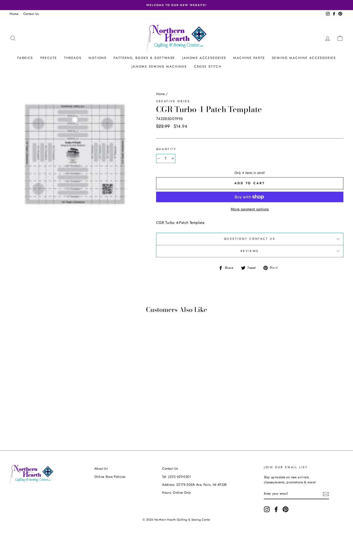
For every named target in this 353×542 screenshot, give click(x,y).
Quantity (166, 149)
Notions (97, 58)
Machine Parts (249, 58)
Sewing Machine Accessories (304, 58)
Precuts (48, 58)
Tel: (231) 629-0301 (176, 476)
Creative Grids (173, 101)
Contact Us (31, 13)
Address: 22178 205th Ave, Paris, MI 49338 (194, 484)
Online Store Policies (109, 476)
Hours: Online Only (176, 492)
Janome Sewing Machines (159, 66)
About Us (101, 468)
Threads (72, 58)
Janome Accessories (204, 58)
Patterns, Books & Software (144, 58)
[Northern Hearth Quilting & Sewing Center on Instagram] (267, 509)
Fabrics (25, 58)
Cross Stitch (207, 66)
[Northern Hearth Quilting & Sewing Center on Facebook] (276, 509)
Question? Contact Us (249, 239)
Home (14, 13)
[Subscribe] (326, 494)
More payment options (250, 209)
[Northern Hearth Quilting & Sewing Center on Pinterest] (285, 509)
